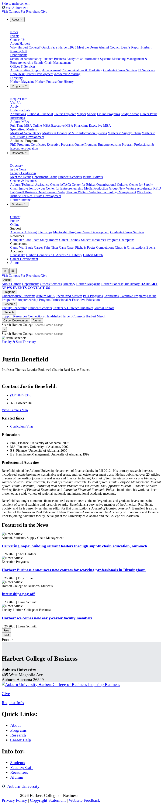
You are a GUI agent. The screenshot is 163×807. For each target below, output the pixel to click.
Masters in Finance (54, 133)
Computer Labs (20, 240)
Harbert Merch (93, 255)
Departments (18, 55)
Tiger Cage (58, 247)
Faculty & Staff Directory (19, 341)
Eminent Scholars (70, 177)
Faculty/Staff (21, 767)
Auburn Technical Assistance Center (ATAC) (40, 184)
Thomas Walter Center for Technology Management (101, 192)
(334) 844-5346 (20, 395)
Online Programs (108, 114)
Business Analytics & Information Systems (82, 59)
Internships (17, 118)
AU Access (58, 255)
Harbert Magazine (22, 81)
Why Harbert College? (25, 47)
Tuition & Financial (40, 114)
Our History (66, 81)
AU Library (74, 255)
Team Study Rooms (45, 240)
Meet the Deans (87, 47)
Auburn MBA (19, 121)
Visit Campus (11, 11)
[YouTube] (10, 646)
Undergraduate (20, 110)
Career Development (39, 74)
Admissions (18, 114)
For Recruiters (30, 11)
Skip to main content (15, 3)
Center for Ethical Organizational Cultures (100, 184)
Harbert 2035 (67, 47)
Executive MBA (62, 125)
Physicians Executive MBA (92, 125)
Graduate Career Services (120, 70)
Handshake (17, 255)
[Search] (5, 271)
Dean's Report (130, 47)
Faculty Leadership (23, 173)
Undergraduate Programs (18, 296)
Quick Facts (49, 47)
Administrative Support (25, 70)
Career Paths (148, 114)
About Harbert (20, 43)
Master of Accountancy (25, 133)
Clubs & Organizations (130, 247)
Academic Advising (67, 74)
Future (14, 221)
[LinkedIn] (33, 646)
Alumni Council (109, 47)
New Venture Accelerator (135, 188)
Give (44, 11)
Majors (81, 114)
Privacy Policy (14, 800)
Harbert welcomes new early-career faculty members (47, 618)
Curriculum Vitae (21, 426)
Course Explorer (65, 114)
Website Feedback (84, 800)
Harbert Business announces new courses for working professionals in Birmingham (74, 570)
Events (14, 36)
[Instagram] (18, 646)
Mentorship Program (67, 232)
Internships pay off (18, 594)
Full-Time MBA (21, 125)
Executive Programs (60, 144)
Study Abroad (130, 114)
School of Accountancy (26, 59)
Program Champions (120, 240)
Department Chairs (44, 177)
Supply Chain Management (52, 62)
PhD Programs (20, 144)
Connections (36, 316)
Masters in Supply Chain (124, 133)
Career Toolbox (69, 240)
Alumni (15, 262)
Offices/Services (51, 284)
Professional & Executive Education (75, 300)
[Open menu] (13, 271)
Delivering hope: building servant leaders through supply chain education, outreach (74, 546)
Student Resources (93, 240)
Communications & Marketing (82, 70)
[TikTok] (25, 646)
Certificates (38, 144)
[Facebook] (2, 646)
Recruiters (19, 772)
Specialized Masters (23, 129)
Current (15, 217)
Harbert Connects (38, 255)
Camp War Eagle (21, 247)
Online (14, 224)
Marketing (119, 59)
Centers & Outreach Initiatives (73, 308)
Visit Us (15, 102)
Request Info (18, 99)
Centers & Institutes (23, 181)
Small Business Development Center (40, 192)
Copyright (10, 795)
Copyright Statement (48, 800)
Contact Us (17, 40)
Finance (47, 59)
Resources (20, 316)
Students (18, 204)
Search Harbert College (18, 325)
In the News (18, 169)
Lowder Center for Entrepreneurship (58, 188)
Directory (16, 78)
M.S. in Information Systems (87, 133)
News (14, 32)
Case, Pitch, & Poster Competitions (90, 247)
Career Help (20, 740)
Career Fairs (42, 247)
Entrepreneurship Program (115, 144)
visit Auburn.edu (16, 8)
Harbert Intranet (20, 200)
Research (18, 153)
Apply (14, 106)
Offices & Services (22, 66)
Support (7, 316)
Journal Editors (93, 177)
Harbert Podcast (46, 81)
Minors (91, 114)
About (16, 19)
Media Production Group (101, 188)
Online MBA (41, 125)
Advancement (51, 70)
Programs (18, 86)
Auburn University (22, 786)
